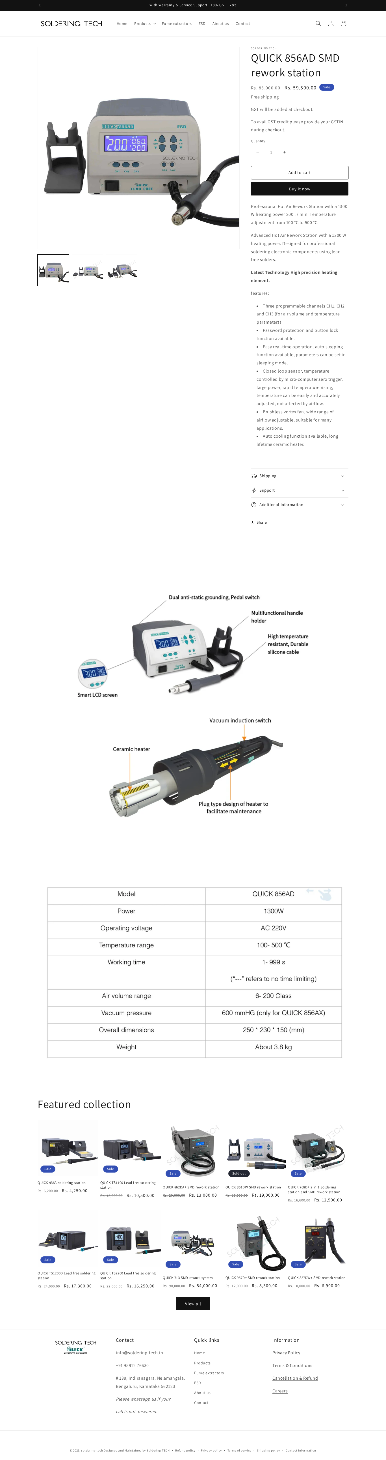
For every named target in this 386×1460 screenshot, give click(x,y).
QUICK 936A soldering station (62, 1183)
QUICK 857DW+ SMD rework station (317, 1278)
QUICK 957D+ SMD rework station (252, 1278)
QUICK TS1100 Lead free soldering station (128, 1185)
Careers (280, 1391)
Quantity (258, 141)
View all (193, 1303)
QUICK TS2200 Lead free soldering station (128, 1275)
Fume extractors (209, 1372)
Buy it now (300, 189)
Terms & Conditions (292, 1366)
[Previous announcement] (39, 5)
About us (202, 1393)
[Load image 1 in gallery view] (53, 270)
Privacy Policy (286, 1353)
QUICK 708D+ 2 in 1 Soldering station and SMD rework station (314, 1189)
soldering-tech (92, 1450)
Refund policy (185, 1450)
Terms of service (239, 1450)
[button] (145, 23)
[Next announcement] (346, 5)
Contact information (301, 1450)
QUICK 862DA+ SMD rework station (191, 1187)
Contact (201, 1402)
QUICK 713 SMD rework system (188, 1278)
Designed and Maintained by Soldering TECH (137, 1450)
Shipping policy (268, 1450)
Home (199, 1353)
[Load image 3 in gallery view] (121, 270)
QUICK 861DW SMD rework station (253, 1187)
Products (202, 1363)
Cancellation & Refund (295, 1378)
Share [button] (262, 522)
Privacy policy (211, 1450)
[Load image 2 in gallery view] (87, 270)
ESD (197, 1382)
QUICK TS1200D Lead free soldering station (67, 1275)
